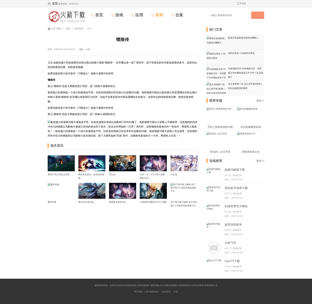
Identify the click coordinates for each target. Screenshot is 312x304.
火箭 (176, 291)
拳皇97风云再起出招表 (59, 174)
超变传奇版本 (233, 224)
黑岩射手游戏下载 (236, 188)
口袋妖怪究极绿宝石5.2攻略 (153, 202)
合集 (178, 15)
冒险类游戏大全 (251, 151)
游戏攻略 (78, 28)
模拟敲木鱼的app (117, 202)
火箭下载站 (56, 28)
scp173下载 (232, 261)
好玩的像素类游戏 (251, 127)
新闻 (158, 15)
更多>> (260, 100)
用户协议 (138, 291)
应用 (138, 15)
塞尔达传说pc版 (86, 202)
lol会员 (173, 174)
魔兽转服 (52, 202)
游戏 (118, 15)
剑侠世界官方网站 (236, 206)
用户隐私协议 (152, 291)
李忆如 (112, 174)
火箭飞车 (230, 242)
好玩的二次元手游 (220, 151)
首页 (55, 3)
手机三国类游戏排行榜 (220, 127)
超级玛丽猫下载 (235, 169)
